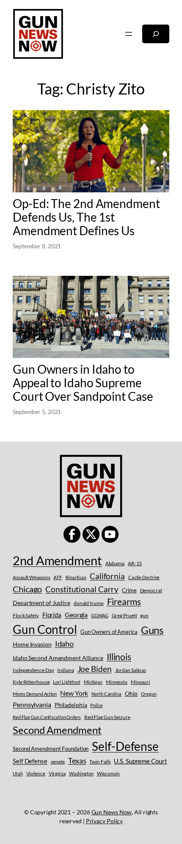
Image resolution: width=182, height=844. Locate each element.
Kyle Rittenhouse (31, 682)
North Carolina (106, 694)
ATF (57, 577)
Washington (81, 773)
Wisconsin (108, 773)
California (107, 576)
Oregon (148, 694)
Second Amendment (57, 730)
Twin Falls (99, 761)
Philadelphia (71, 704)
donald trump (89, 603)
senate (58, 761)
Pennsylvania (32, 704)
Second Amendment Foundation (50, 748)
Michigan (93, 682)
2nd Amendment (57, 560)
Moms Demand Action (35, 694)
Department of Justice (41, 602)
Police (96, 705)
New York (74, 693)
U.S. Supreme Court (140, 761)
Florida (51, 615)
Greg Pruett (124, 615)
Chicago (27, 589)
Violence (35, 773)
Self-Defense (125, 746)
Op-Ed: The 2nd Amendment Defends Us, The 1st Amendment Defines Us (86, 217)
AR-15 (135, 563)
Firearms (124, 601)
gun (144, 615)
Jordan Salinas (130, 670)
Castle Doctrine (144, 577)
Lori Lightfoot (66, 682)
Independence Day (33, 670)
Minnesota (116, 682)
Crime (129, 590)
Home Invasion (32, 644)
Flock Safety (26, 615)
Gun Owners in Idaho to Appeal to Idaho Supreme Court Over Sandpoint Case (83, 382)
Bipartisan (76, 577)
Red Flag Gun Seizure (107, 717)
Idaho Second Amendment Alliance (58, 657)
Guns (152, 630)
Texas (77, 760)
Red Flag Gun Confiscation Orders (47, 717)
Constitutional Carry (82, 589)
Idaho (64, 643)
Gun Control (45, 629)
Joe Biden (94, 669)
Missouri (140, 682)
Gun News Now (111, 812)
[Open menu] (129, 34)
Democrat (151, 590)
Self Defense (30, 761)
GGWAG (99, 615)
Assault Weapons (31, 577)
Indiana (65, 670)
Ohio (131, 693)
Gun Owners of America (109, 631)
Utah (18, 773)
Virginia (57, 773)
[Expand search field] (155, 34)
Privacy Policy (104, 821)
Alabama (114, 563)
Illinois (119, 656)
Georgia (76, 615)
